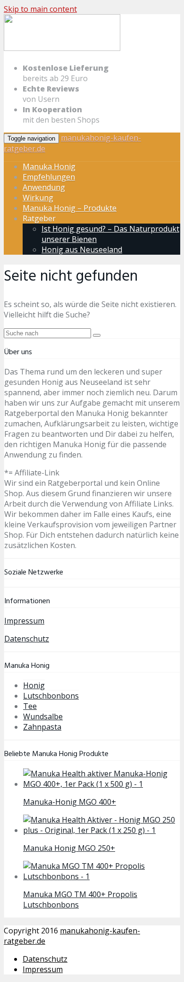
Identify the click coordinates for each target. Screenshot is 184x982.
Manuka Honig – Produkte (70, 208)
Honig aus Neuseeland (82, 249)
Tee (30, 706)
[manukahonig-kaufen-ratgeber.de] (62, 49)
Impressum (24, 621)
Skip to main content (40, 9)
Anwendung (44, 187)
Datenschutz (26, 638)
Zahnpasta (42, 727)
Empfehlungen (49, 177)
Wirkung (38, 197)
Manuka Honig (49, 166)
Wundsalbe (43, 716)
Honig (34, 685)
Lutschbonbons (51, 696)
